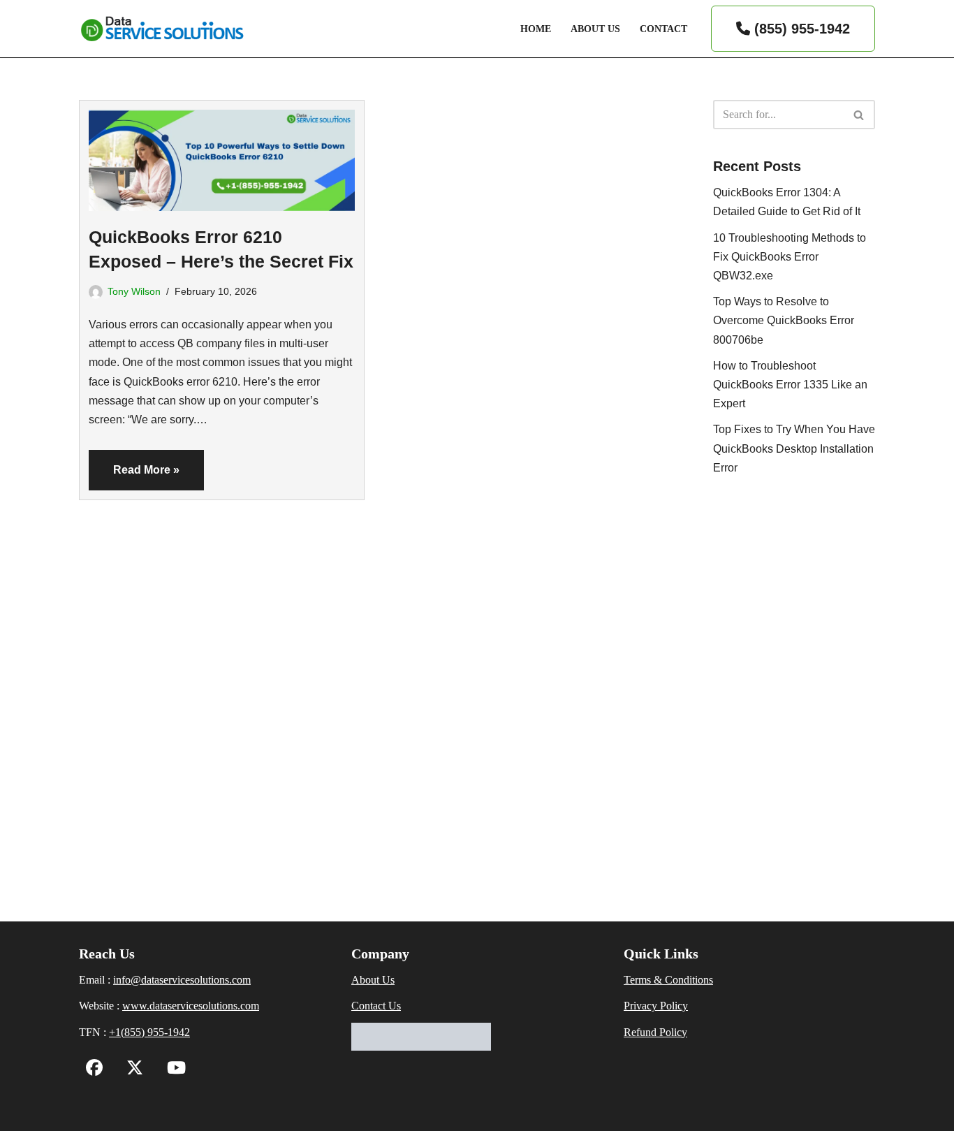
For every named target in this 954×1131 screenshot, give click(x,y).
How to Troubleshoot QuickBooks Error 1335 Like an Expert (790, 384)
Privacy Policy (656, 1006)
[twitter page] (131, 1070)
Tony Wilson (134, 291)
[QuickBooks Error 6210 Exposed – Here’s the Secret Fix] (222, 156)
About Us (595, 28)
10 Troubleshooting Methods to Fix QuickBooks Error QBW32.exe (789, 257)
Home (535, 28)
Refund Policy (655, 1032)
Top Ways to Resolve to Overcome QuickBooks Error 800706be (783, 320)
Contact (663, 28)
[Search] (859, 114)
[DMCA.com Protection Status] (421, 1047)
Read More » (134, 476)
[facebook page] (94, 1070)
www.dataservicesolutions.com (190, 1006)
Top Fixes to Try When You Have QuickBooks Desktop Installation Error (794, 448)
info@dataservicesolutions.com (182, 980)
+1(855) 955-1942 (149, 1032)
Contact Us (376, 1006)
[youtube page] (173, 1070)
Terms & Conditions (668, 980)
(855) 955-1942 (800, 28)
